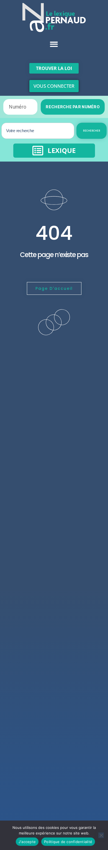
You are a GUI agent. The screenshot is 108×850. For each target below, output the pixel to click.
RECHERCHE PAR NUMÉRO (73, 106)
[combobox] (37, 131)
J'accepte (27, 841)
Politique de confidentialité (68, 841)
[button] (54, 44)
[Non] (101, 835)
